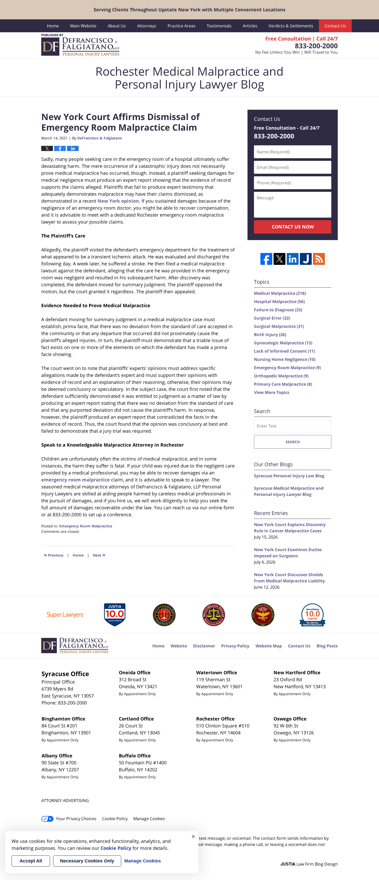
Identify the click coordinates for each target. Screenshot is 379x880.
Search (293, 441)
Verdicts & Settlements (291, 26)
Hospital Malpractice (279, 301)
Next (99, 554)
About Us (117, 26)
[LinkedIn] (293, 259)
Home (53, 26)
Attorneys (146, 26)
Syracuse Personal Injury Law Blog (289, 476)
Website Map (269, 646)
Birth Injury (270, 334)
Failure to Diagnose (278, 310)
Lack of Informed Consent (284, 351)
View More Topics (271, 392)
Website (179, 646)
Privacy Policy (235, 646)
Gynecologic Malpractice (283, 343)
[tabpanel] (65, 615)
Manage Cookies (149, 818)
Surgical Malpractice (279, 326)
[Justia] (306, 259)
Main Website (83, 26)
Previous (53, 554)
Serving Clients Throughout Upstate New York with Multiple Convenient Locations (189, 9)
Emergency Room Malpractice (85, 526)
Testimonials (219, 26)
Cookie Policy (115, 818)
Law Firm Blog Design (309, 864)
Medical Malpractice (280, 293)
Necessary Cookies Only (87, 860)
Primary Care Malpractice (283, 384)
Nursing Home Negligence (284, 359)
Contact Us (335, 26)
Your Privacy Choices (76, 818)
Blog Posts (327, 646)
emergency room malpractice (75, 480)
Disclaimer (204, 646)
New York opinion (118, 201)
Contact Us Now (293, 227)
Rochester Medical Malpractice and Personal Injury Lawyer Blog (80, 45)
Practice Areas (181, 26)
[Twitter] (279, 259)
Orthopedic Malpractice (281, 376)
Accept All (31, 860)
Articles (250, 26)
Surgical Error (272, 318)
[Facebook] (266, 259)
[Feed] (319, 259)
